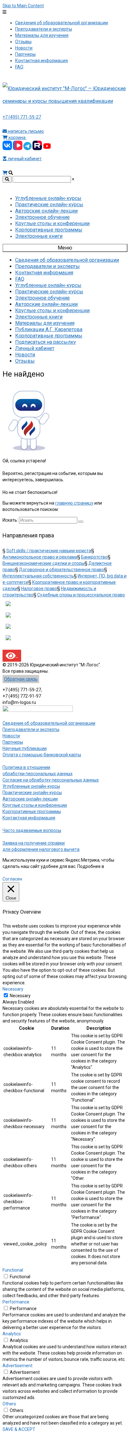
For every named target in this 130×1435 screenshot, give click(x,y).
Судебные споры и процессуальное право (81, 594)
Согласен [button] (12, 879)
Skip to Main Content (23, 5)
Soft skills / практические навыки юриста (48, 550)
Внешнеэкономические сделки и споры (44, 563)
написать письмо (25, 131)
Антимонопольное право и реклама (40, 556)
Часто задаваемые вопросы (32, 830)
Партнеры (13, 742)
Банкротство (94, 556)
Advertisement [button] (17, 1365)
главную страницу (74, 503)
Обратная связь (21, 679)
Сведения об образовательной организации (49, 723)
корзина (17, 137)
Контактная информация (29, 817)
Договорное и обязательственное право (61, 569)
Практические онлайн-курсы (32, 792)
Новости (11, 735)
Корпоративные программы (32, 811)
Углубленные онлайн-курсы (31, 786)
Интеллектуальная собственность (38, 575)
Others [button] (9, 1403)
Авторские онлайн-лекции (30, 798)
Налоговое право (39, 588)
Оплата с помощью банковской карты (42, 754)
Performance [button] (16, 1301)
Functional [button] (13, 1270)
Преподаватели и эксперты (31, 729)
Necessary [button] (13, 989)
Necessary (20, 995)
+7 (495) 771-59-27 (22, 117)
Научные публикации (25, 748)
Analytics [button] (12, 1333)
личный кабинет (24, 158)
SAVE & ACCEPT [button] (19, 1429)
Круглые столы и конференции (35, 805)
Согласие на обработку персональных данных (51, 779)
